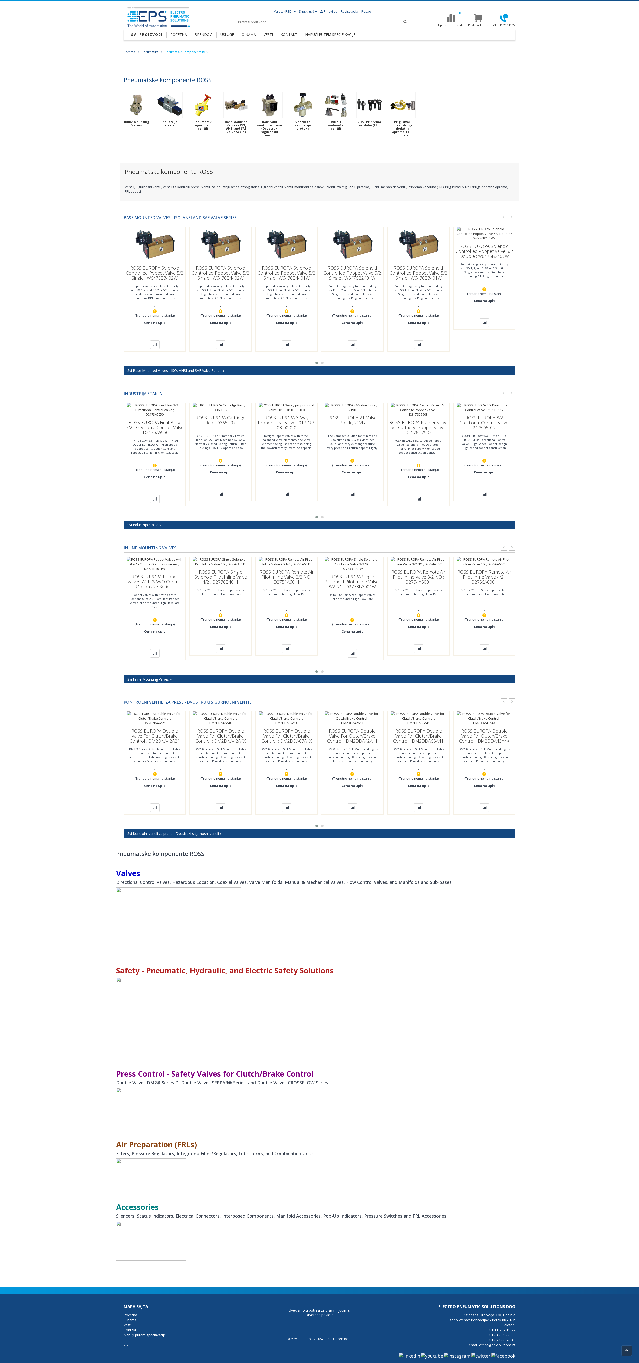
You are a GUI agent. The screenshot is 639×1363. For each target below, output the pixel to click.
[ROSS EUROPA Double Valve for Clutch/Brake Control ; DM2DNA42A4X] (220, 718)
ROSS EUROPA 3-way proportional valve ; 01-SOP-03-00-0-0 (286, 423)
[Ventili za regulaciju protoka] (303, 104)
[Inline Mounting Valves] (136, 104)
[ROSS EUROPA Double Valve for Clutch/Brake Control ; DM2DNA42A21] (154, 718)
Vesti (127, 1325)
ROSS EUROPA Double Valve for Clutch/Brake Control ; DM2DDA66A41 (418, 736)
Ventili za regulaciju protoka (303, 125)
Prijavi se (330, 11)
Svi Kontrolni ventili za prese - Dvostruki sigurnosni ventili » (174, 833)
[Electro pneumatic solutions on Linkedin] (409, 1356)
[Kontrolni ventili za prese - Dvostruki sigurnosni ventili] (269, 104)
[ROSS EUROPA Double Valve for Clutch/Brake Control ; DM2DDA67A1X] (286, 718)
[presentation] (504, 217)
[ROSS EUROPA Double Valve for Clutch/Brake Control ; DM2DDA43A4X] (484, 718)
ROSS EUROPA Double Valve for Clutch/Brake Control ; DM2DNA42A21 (155, 736)
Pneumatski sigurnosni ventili (203, 125)
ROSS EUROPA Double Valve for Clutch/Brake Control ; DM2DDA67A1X (286, 736)
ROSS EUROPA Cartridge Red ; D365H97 (220, 420)
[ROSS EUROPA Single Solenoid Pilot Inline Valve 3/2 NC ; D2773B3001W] (352, 564)
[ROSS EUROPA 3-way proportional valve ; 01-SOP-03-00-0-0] (286, 407)
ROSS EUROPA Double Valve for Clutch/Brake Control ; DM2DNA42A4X (220, 736)
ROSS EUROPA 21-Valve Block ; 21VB (352, 420)
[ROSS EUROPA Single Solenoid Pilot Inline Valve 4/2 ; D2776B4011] (220, 561)
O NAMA (249, 34)
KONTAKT (289, 34)
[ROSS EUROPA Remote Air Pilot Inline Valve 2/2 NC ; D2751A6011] (286, 561)
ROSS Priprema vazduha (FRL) (369, 123)
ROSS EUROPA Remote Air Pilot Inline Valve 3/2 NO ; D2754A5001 (418, 577)
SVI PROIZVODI (147, 34)
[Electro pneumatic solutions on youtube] (432, 1356)
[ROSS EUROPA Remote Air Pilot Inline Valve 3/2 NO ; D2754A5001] (418, 561)
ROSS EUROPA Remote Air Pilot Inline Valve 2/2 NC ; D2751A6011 (287, 577)
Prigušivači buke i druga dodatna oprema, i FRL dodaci (402, 128)
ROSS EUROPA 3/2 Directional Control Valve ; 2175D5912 (484, 423)
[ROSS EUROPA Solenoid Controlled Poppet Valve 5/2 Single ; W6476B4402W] (220, 244)
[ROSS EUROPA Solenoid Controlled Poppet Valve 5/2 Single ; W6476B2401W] (352, 244)
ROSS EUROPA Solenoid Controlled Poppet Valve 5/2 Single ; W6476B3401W (418, 273)
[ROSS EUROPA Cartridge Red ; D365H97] (220, 407)
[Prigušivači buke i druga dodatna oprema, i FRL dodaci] (403, 104)
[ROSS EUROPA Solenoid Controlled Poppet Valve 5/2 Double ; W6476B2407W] (484, 233)
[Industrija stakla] (169, 104)
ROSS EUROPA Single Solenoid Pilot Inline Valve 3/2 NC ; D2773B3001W (352, 582)
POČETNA (178, 34)
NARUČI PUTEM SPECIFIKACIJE (330, 34)
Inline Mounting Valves (136, 123)
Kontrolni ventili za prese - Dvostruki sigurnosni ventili (269, 128)
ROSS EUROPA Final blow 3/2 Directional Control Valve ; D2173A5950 (155, 427)
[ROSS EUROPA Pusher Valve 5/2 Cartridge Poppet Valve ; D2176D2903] (418, 409)
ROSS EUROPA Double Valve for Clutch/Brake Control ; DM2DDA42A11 (352, 736)
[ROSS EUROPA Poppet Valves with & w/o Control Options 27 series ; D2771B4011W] (154, 564)
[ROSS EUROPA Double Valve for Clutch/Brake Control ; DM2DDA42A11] (352, 718)
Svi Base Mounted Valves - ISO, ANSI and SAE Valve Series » (175, 370)
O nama (130, 1320)
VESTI (268, 34)
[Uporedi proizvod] (155, 344)
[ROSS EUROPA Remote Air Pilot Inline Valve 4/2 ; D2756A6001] (484, 561)
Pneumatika (150, 52)
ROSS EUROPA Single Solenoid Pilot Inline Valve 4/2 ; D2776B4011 (220, 577)
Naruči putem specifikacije (145, 1335)
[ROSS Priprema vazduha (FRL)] (369, 104)
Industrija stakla (169, 123)
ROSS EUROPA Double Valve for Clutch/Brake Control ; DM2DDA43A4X (484, 736)
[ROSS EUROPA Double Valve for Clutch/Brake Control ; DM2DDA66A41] (418, 718)
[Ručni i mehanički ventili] (336, 104)
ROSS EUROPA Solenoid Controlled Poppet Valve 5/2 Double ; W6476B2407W (484, 251)
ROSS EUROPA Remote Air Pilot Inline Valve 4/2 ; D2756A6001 (484, 577)
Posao (366, 11)
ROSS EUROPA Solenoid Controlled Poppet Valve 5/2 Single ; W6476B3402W (154, 273)
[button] (317, 362)
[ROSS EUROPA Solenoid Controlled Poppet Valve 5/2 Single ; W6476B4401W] (286, 244)
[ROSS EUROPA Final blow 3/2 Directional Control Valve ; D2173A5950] (154, 409)
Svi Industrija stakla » (144, 524)
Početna (129, 52)
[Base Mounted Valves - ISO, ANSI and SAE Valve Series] (236, 104)
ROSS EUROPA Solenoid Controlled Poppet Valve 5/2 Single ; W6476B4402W (220, 273)
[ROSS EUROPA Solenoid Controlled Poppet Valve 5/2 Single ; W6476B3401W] (418, 244)
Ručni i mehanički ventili (336, 125)
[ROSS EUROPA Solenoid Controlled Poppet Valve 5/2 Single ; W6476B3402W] (154, 244)
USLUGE (227, 34)
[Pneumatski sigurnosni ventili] (203, 104)
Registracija (349, 11)
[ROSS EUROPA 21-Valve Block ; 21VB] (352, 407)
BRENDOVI (204, 34)
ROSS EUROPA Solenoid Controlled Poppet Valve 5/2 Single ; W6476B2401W (352, 273)
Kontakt (130, 1330)
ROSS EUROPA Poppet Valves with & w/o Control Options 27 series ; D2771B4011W (155, 584)
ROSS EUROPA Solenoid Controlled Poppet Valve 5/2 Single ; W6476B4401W (286, 273)
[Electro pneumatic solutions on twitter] (480, 1356)
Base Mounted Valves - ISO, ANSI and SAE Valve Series (236, 127)
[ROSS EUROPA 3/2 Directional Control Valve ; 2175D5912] (484, 407)
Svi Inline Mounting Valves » (149, 679)
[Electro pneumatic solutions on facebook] (503, 1356)
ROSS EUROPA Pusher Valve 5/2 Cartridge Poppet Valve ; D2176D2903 (418, 427)
